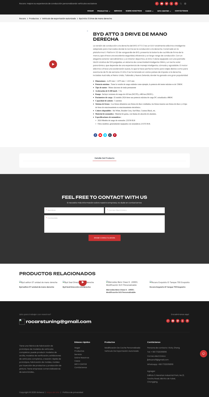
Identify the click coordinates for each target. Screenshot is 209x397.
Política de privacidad (73, 392)
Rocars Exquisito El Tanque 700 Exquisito (168, 287)
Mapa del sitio (53, 392)
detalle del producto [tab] (104, 158)
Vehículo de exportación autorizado (59, 18)
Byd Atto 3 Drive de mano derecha (95, 18)
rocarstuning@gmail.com (58, 321)
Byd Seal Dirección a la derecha (77, 287)
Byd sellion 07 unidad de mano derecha (36, 287)
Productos (34, 18)
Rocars (22, 18)
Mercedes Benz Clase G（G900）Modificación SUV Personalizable (121, 291)
